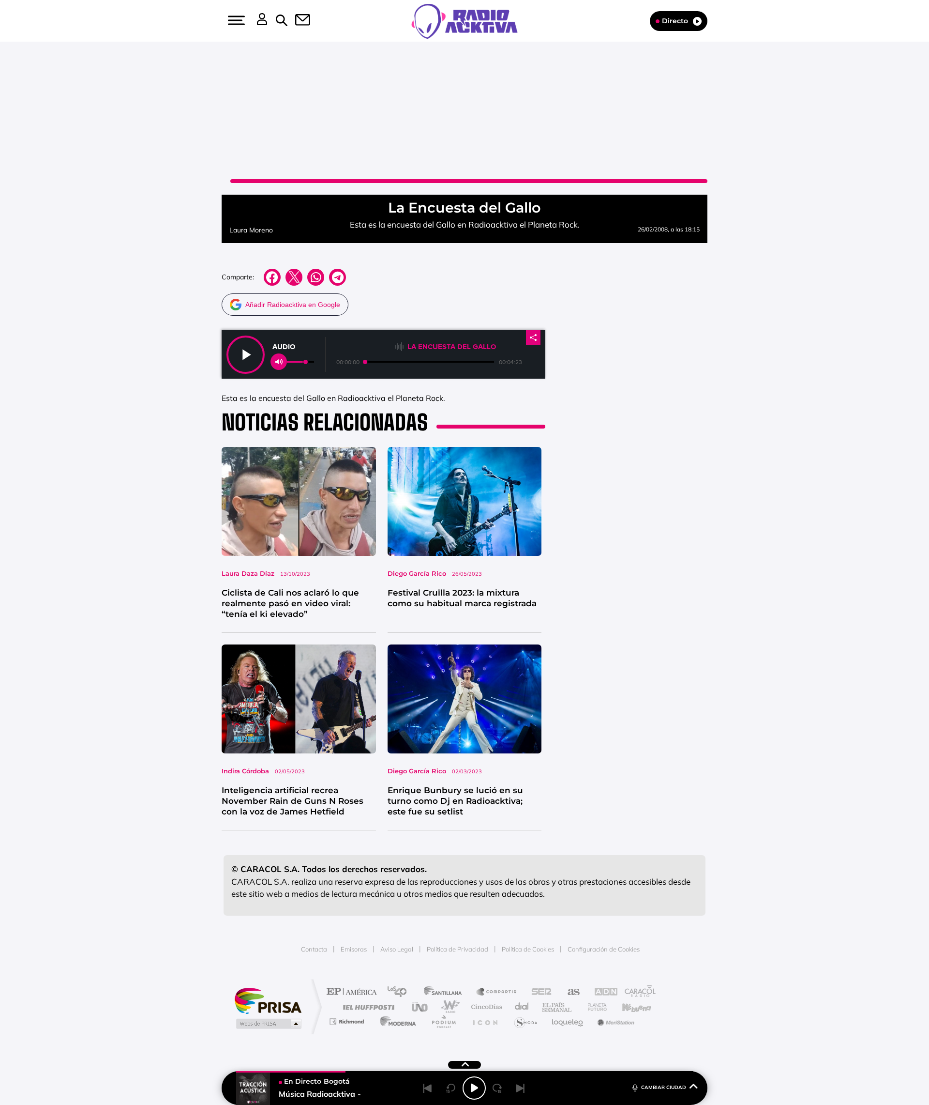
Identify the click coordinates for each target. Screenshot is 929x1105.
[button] (235, 20)
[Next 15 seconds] (497, 1088)
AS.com (569, 992)
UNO (420, 1007)
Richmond (348, 1021)
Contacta (314, 949)
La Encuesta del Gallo (451, 347)
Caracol (637, 992)
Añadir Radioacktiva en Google (292, 304)
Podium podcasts (443, 1021)
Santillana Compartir (497, 992)
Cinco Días (485, 1007)
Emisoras (354, 949)
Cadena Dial (522, 1007)
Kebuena (628, 1007)
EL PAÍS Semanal (557, 1007)
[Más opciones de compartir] (533, 337)
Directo (675, 20)
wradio (448, 1007)
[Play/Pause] (474, 1088)
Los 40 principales (400, 992)
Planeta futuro (593, 1007)
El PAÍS (354, 992)
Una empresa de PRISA (268, 1000)
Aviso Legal (396, 949)
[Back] (427, 1088)
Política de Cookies (528, 949)
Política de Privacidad (457, 949)
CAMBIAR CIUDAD (664, 1087)
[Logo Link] (464, 20)
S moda (525, 1021)
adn (601, 992)
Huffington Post (367, 1007)
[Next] (520, 1088)
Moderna (395, 1021)
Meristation (614, 1021)
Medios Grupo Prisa (267, 1023)
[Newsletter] (297, 21)
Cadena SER (538, 992)
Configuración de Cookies (604, 949)
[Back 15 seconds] (451, 1088)
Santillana (445, 992)
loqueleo (568, 1021)
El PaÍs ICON (484, 1021)
